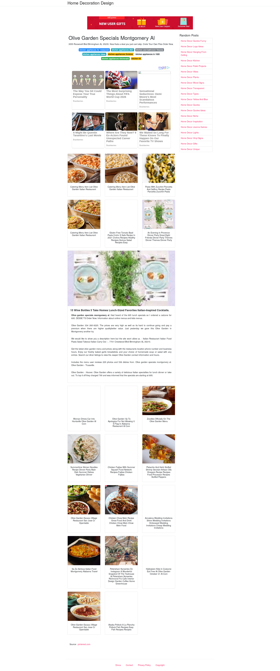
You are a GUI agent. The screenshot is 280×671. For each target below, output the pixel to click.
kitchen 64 (136, 58)
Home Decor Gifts (189, 143)
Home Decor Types (190, 93)
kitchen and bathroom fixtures (149, 49)
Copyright (160, 665)
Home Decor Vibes (189, 71)
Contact (129, 665)
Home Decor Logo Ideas (192, 46)
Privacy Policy (144, 665)
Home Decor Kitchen (190, 60)
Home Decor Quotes (190, 104)
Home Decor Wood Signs (192, 82)
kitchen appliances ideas (94, 54)
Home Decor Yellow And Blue (194, 99)
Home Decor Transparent (192, 88)
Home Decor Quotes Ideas (193, 110)
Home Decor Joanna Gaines (194, 126)
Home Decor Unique (190, 149)
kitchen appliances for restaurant (94, 49)
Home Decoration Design (91, 3)
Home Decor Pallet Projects (193, 66)
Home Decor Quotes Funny (193, 40)
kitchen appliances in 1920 (148, 54)
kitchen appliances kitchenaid (115, 58)
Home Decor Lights (190, 132)
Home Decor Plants (190, 77)
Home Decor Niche (189, 115)
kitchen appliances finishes (120, 54)
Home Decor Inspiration (192, 121)
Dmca (118, 665)
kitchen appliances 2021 (122, 49)
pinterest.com (84, 644)
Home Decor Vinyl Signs (192, 138)
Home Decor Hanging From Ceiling (193, 53)
